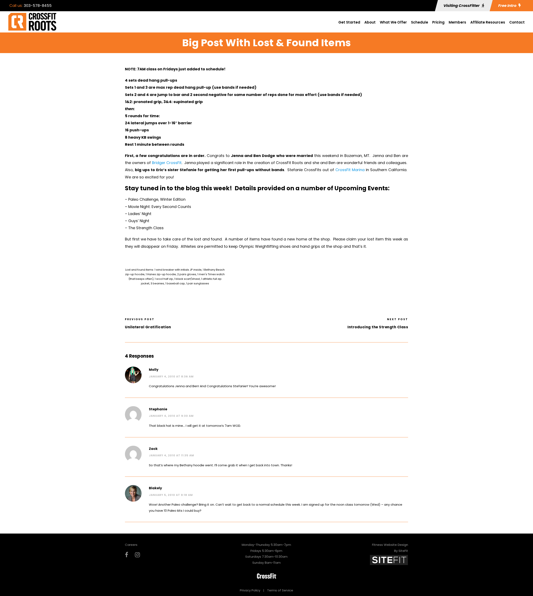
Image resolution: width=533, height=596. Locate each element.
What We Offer (393, 22)
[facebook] (126, 554)
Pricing (438, 22)
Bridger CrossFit (167, 162)
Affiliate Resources (487, 22)
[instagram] (137, 554)
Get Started (349, 22)
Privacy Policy (250, 590)
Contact (517, 22)
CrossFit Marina (350, 169)
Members (457, 22)
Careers (131, 544)
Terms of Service (280, 590)
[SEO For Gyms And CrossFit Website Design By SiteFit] (389, 559)
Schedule (419, 22)
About (370, 22)
